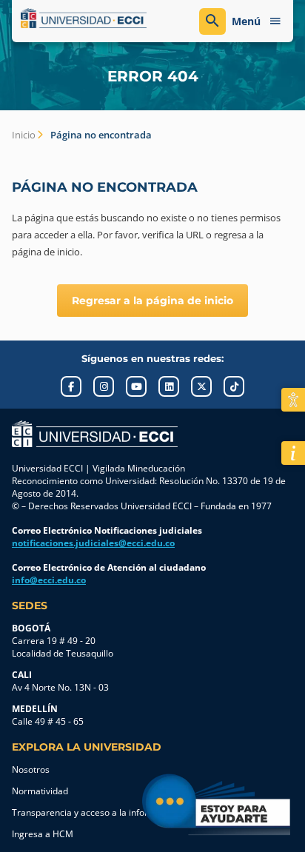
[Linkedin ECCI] (168, 386)
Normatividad (40, 791)
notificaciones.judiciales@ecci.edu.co (93, 543)
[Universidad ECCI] (84, 18)
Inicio (24, 134)
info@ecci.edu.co (49, 580)
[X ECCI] (201, 386)
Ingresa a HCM (42, 834)
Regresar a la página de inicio (152, 300)
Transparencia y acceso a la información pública (111, 812)
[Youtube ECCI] (136, 386)
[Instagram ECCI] (103, 386)
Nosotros (31, 769)
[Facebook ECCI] (71, 386)
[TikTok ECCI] (234, 386)
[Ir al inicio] (95, 433)
